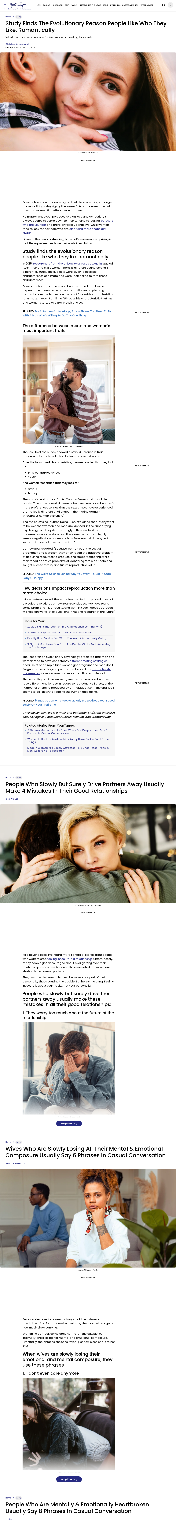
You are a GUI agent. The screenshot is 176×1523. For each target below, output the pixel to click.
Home (8, 16)
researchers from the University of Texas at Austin (67, 263)
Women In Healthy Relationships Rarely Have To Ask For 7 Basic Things (68, 741)
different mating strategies (89, 661)
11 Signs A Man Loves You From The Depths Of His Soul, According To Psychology (69, 646)
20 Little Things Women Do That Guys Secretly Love (60, 632)
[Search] (163, 5)
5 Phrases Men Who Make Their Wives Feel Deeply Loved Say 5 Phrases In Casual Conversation (67, 732)
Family (74, 5)
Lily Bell (9, 1519)
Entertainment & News (90, 5)
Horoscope (57, 5)
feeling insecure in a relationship (69, 959)
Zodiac (46, 5)
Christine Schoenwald (17, 44)
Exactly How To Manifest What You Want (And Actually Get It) (67, 638)
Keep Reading (69, 1123)
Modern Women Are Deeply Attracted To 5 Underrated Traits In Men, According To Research (68, 749)
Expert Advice (146, 5)
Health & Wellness (111, 5)
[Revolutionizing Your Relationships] (18, 5)
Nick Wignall (12, 799)
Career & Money (130, 5)
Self (67, 5)
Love (39, 5)
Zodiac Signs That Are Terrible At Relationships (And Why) (64, 626)
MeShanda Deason (15, 1163)
